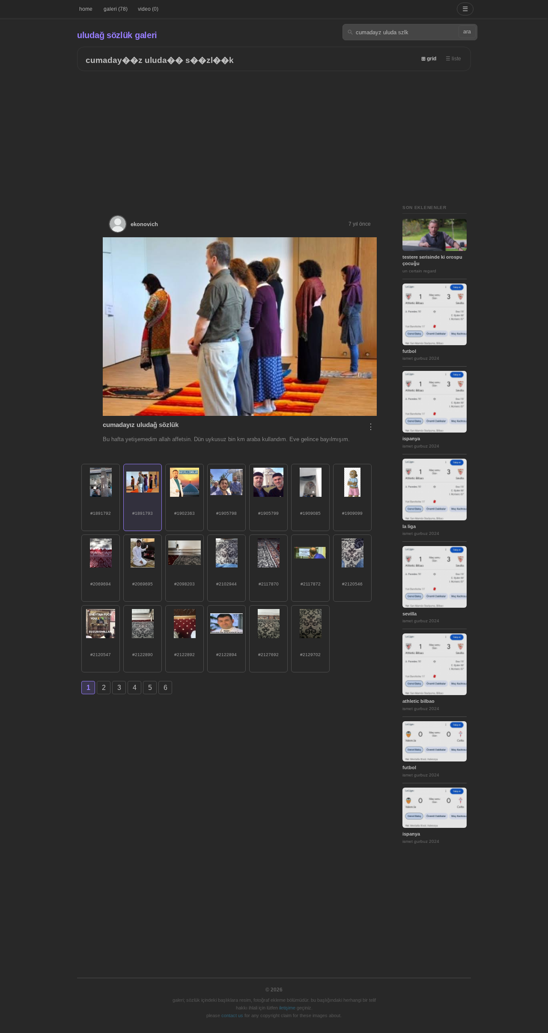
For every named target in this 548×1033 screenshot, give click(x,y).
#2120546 (352, 584)
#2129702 (310, 654)
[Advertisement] (274, 135)
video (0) (148, 9)
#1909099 (352, 513)
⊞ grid (428, 59)
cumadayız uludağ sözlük (141, 424)
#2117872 (311, 584)
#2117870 (269, 584)
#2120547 (100, 654)
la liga (409, 526)
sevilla (409, 613)
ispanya (411, 438)
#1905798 (226, 513)
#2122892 (184, 654)
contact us (232, 1015)
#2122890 (142, 654)
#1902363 (184, 513)
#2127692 (268, 654)
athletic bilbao (418, 701)
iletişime (287, 1007)
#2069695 (142, 584)
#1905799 (268, 513)
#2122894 (226, 654)
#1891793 (142, 513)
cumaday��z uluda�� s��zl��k (160, 60)
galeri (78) (116, 9)
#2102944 (226, 584)
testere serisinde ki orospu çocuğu (432, 260)
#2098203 (184, 584)
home (85, 9)
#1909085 (310, 513)
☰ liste (453, 59)
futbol (409, 351)
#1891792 (100, 513)
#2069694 (100, 584)
